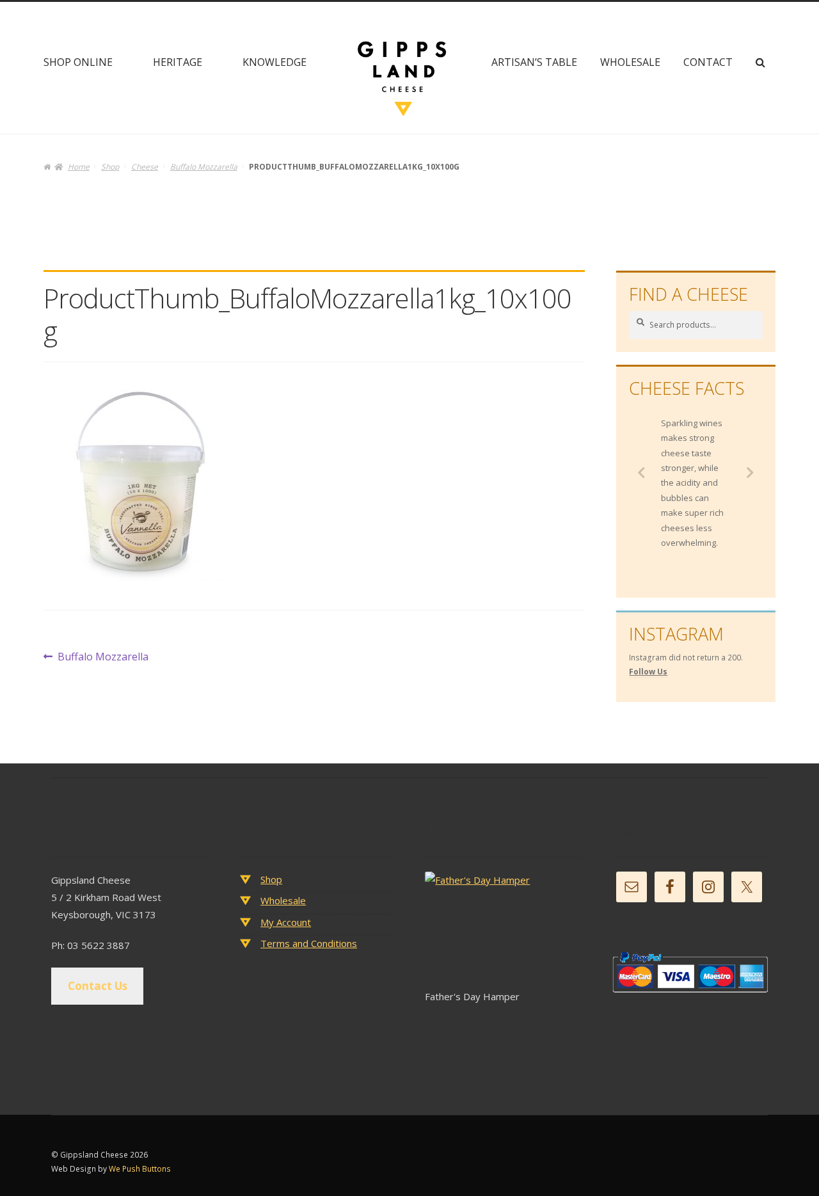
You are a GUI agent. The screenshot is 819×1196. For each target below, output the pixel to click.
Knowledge (274, 62)
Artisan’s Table (534, 62)
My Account (285, 922)
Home (78, 166)
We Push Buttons (140, 1168)
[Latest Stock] (502, 930)
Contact (708, 62)
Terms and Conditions (308, 943)
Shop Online (78, 62)
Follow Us (648, 671)
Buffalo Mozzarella (203, 166)
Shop (110, 166)
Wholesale (630, 62)
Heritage (177, 62)
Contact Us (97, 985)
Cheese (144, 166)
